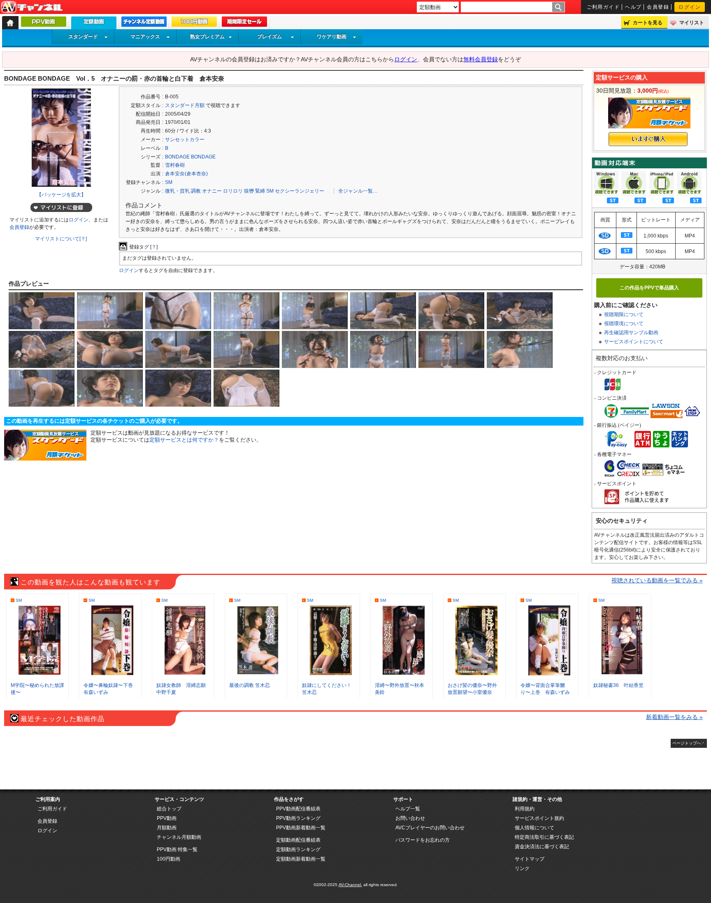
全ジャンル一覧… (358, 191)
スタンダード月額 (184, 105)
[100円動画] (194, 23)
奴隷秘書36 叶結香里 (618, 685)
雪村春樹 (175, 165)
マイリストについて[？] (61, 239)
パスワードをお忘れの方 (422, 840)
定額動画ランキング (298, 849)
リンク (522, 868)
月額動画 (167, 828)
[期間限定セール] (244, 23)
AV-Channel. (350, 884)
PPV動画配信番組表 (298, 809)
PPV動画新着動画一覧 (300, 828)
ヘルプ (633, 7)
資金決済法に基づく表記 (542, 846)
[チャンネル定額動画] (144, 23)
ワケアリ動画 (331, 37)
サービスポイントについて (633, 341)
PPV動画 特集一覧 (177, 849)
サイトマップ (529, 859)
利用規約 (524, 809)
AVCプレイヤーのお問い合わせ (430, 828)
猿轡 (249, 191)
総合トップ (169, 809)
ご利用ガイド (603, 7)
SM (168, 182)
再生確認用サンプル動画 (631, 332)
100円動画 (168, 859)
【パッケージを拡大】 (61, 195)
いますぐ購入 (648, 139)
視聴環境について (624, 323)
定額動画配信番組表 (298, 840)
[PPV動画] (44, 23)
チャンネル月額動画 (179, 837)
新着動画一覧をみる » (674, 717)
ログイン (689, 7)
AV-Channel (32, 7)
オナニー (212, 191)
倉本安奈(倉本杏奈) (186, 174)
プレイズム (269, 37)
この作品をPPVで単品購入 (649, 288)
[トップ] (10, 22)
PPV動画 (167, 818)
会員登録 (658, 7)
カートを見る (647, 23)
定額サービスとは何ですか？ (184, 440)
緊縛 (260, 191)
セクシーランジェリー (299, 191)
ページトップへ (686, 743)
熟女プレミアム (207, 37)
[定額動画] (94, 25)
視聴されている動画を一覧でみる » (657, 580)
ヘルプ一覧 (407, 809)
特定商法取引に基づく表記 (544, 837)
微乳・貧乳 (177, 191)
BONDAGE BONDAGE (190, 157)
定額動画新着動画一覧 (300, 859)
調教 (196, 191)
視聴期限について (624, 314)
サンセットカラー (184, 139)
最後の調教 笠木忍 (249, 685)
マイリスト (691, 23)
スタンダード (83, 37)
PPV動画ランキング (298, 818)
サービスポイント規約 (539, 818)
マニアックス (145, 37)
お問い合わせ (410, 818)
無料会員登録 (480, 59)
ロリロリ (233, 191)
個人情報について (534, 828)
